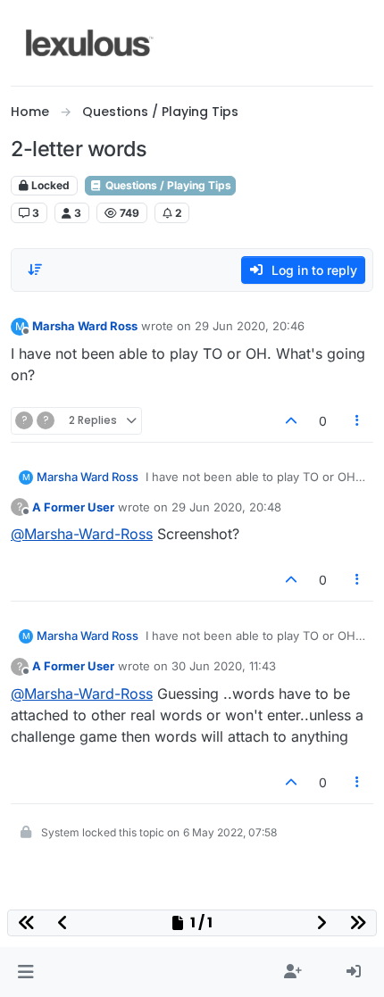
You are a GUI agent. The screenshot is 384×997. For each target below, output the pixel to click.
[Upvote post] (291, 421)
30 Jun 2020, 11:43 (223, 666)
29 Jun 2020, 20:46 (250, 326)
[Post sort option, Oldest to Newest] (35, 269)
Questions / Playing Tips (167, 185)
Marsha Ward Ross (85, 326)
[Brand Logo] (90, 42)
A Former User (73, 507)
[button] (25, 972)
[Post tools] (358, 421)
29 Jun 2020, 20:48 (226, 507)
